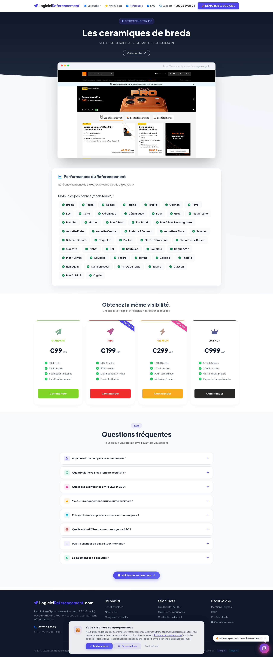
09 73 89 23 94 (186, 5)
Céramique (109, 213)
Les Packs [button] (93, 5)
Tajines (110, 204)
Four (159, 213)
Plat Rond (142, 222)
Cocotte (71, 248)
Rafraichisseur (100, 266)
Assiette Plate (75, 231)
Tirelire (153, 204)
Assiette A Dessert (140, 231)
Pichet (93, 248)
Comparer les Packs (116, 617)
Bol (112, 248)
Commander (58, 393)
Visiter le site (134, 53)
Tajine (90, 204)
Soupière (156, 248)
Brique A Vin (181, 248)
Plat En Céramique (156, 240)
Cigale (97, 275)
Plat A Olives (74, 257)
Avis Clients (115, 5)
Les (68, 213)
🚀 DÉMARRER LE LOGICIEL (218, 5)
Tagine (157, 266)
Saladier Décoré (76, 240)
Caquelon (105, 240)
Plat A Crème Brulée (192, 240)
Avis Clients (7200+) (169, 607)
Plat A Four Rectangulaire (176, 222)
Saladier (201, 231)
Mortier (93, 222)
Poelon (127, 240)
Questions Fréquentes (171, 612)
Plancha (71, 222)
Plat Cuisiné (73, 275)
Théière (187, 257)
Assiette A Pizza (174, 231)
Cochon (174, 204)
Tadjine (131, 204)
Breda (70, 204)
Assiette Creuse (106, 231)
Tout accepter (101, 646)
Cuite (86, 213)
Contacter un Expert (170, 617)
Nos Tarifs (111, 612)
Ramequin (72, 266)
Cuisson (178, 266)
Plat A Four (117, 222)
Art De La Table (131, 266)
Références (136, 5)
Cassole (165, 257)
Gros (177, 213)
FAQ (152, 5)
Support (167, 5)
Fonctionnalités (114, 607)
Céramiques (136, 213)
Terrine (143, 257)
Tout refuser (152, 646)
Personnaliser (129, 646)
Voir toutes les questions (137, 575)
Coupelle (100, 257)
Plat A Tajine (200, 213)
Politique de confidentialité (168, 635)
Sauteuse (132, 248)
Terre (195, 204)
